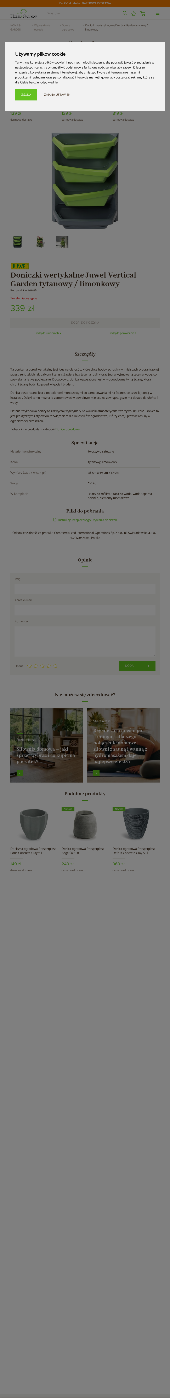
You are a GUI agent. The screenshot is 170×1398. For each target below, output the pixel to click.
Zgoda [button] (26, 94)
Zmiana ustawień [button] (57, 94)
